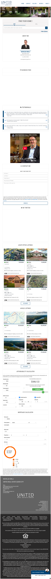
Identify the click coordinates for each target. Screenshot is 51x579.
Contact (28, 3)
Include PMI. (38, 397)
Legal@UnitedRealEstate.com (25, 566)
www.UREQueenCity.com (8, 487)
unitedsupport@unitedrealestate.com (34, 557)
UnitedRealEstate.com (44, 501)
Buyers (41, 3)
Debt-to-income (6, 395)
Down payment (5, 388)
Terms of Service (28, 199)
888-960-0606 (45, 549)
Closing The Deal (35, 519)
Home (22, 3)
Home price (6, 416)
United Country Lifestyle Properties (42, 509)
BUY (14, 24)
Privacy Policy (34, 199)
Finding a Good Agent (33, 516)
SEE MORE (25, 303)
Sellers (34, 3)
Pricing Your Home (18, 519)
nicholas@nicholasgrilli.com (26, 59)
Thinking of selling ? (43, 519)
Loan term (5, 404)
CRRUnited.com (45, 503)
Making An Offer (17, 517)
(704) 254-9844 (26, 56)
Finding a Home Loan (26, 517)
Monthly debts (5, 383)
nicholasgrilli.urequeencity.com (18, 474)
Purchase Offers (27, 519)
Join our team (24, 516)
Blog (18, 516)
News (13, 516)
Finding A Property (9, 517)
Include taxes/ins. (24, 397)
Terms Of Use (25, 547)
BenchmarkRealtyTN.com (43, 502)
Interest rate (5, 400)
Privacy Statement (25, 546)
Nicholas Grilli (25, 52)
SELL (36, 24)
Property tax (21, 399)
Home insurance (22, 404)
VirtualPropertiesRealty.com (43, 505)
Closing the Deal (35, 517)
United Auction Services (43, 508)
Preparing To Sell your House (8, 519)
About (47, 3)
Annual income (6, 379)
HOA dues (36, 399)
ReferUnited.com (45, 506)
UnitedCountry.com (44, 507)
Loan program (6, 424)
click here (5, 200)
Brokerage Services (6, 520)
